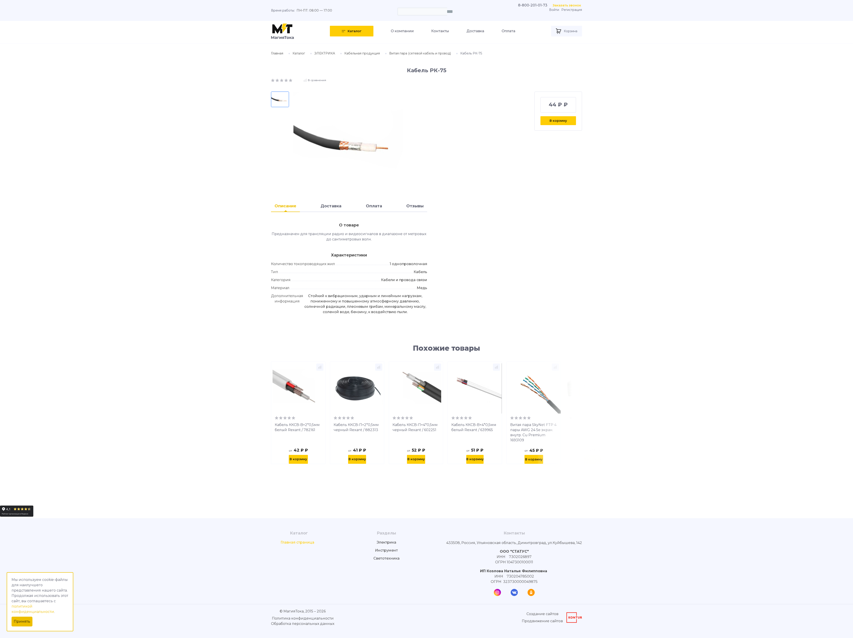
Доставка (475, 31)
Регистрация (571, 10)
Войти (554, 10)
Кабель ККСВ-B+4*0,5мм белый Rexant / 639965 (473, 427)
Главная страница (297, 542)
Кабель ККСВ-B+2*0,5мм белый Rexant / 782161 (297, 427)
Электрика (386, 542)
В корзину (558, 121)
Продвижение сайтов (542, 621)
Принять (22, 621)
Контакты (440, 31)
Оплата (508, 31)
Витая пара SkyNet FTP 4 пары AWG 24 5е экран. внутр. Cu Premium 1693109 (533, 432)
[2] (277, 80)
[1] (273, 80)
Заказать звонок (567, 5)
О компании (402, 31)
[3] (282, 80)
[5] (290, 80)
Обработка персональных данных (302, 624)
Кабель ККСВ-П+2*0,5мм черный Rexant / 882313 (356, 427)
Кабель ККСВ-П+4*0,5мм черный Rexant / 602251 (415, 427)
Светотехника (386, 558)
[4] (286, 80)
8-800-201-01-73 (532, 5)
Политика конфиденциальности (303, 618)
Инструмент (386, 550)
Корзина (570, 31)
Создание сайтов (542, 614)
